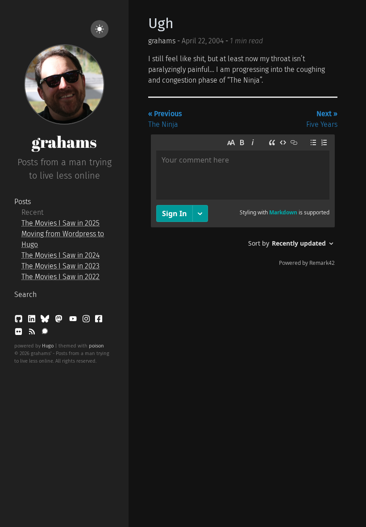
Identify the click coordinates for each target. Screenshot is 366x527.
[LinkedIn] (32, 320)
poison (96, 346)
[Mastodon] (59, 320)
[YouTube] (74, 320)
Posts (22, 201)
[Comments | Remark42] (242, 202)
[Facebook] (98, 320)
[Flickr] (19, 333)
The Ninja (165, 119)
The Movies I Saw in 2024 (60, 255)
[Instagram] (87, 320)
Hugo (48, 346)
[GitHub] (19, 320)
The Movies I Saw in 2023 (60, 266)
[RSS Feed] (32, 333)
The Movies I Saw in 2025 (60, 223)
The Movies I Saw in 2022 (60, 276)
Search (25, 294)
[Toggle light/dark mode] (99, 29)
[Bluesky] (46, 320)
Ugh (161, 23)
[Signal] (45, 333)
